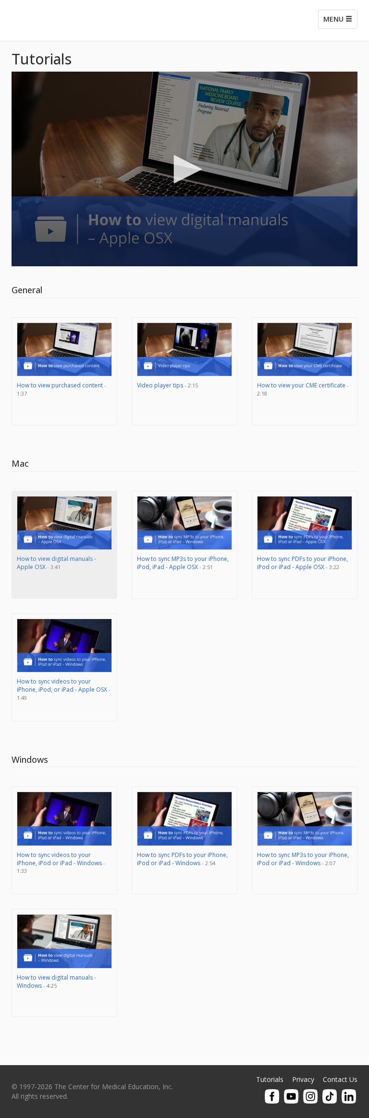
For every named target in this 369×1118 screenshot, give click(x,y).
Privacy (303, 1079)
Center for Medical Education (83, 20)
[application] (184, 169)
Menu (334, 19)
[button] (184, 169)
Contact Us (340, 1079)
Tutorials (269, 1079)
